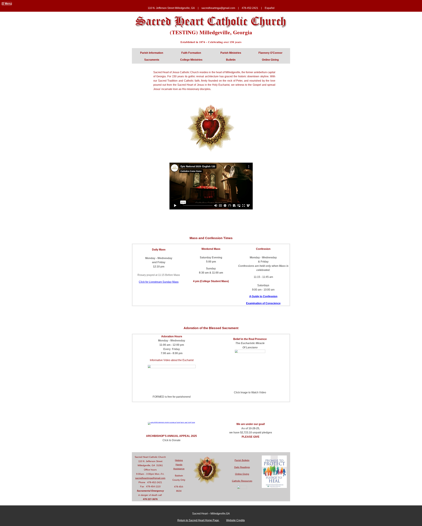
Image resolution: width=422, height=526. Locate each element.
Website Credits (235, 520)
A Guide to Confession (263, 296)
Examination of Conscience (263, 303)
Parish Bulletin (242, 460)
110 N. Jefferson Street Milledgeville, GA (171, 8)
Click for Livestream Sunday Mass (159, 281)
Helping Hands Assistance (178, 464)
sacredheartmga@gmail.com (150, 478)
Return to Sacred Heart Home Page (198, 520)
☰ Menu (7, 3)
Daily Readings (242, 467)
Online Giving (242, 474)
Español (269, 8)
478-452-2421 (250, 8)
